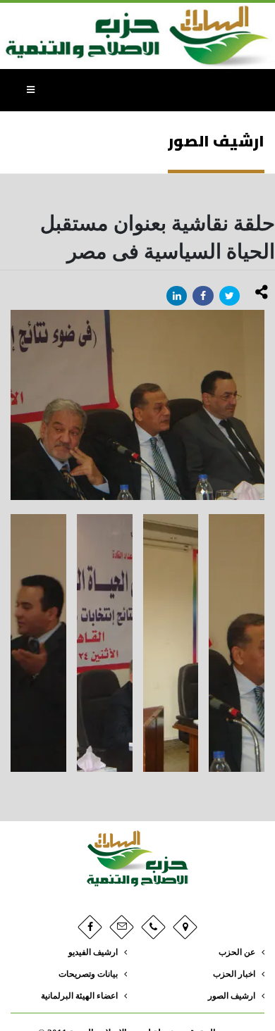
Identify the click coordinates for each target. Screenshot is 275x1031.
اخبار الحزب (234, 974)
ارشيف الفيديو (93, 952)
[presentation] (10, 404)
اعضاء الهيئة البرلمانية (79, 996)
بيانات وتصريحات (88, 974)
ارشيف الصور (231, 996)
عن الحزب (237, 952)
